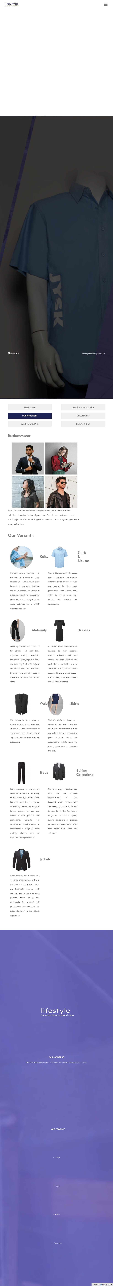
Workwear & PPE (29, 424)
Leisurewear (83, 415)
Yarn (57, 1186)
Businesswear (29, 415)
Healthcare (29, 407)
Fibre (58, 1157)
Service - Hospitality (83, 407)
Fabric (57, 1215)
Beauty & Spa (83, 424)
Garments (57, 1243)
